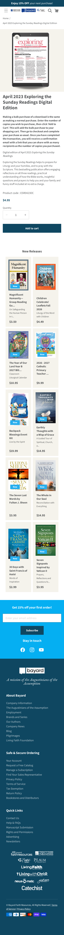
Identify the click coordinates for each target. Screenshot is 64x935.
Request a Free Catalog (19, 765)
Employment (13, 712)
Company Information (19, 703)
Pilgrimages (13, 735)
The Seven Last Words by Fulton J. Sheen (18, 499)
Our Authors (13, 721)
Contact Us (12, 818)
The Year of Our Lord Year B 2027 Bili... (18, 366)
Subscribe (32, 630)
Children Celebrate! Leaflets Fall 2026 (43, 304)
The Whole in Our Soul (44, 497)
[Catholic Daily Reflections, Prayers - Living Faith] (32, 868)
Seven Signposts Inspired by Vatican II (43, 565)
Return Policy (14, 793)
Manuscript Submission (19, 827)
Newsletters (13, 841)
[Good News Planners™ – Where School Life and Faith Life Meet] (43, 882)
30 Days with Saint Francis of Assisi (18, 570)
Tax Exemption (14, 788)
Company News (15, 726)
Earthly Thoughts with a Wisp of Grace (45, 431)
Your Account (14, 760)
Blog (9, 731)
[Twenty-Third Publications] (44, 854)
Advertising (12, 836)
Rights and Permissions (19, 832)
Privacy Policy (14, 779)
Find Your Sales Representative (24, 774)
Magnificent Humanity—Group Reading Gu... (18, 300)
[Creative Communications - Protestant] (24, 861)
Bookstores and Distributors (22, 798)
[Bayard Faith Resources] (21, 854)
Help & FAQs (13, 822)
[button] (6, 10)
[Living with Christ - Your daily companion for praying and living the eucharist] (32, 875)
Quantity (7, 207)
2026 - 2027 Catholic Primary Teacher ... (43, 368)
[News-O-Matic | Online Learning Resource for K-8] (24, 882)
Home (6, 18)
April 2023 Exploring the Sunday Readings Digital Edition (30, 23)
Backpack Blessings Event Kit (18, 434)
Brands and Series (16, 717)
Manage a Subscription (19, 770)
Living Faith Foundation (20, 740)
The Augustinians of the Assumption (27, 707)
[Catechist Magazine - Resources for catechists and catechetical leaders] (32, 889)
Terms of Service (15, 784)
